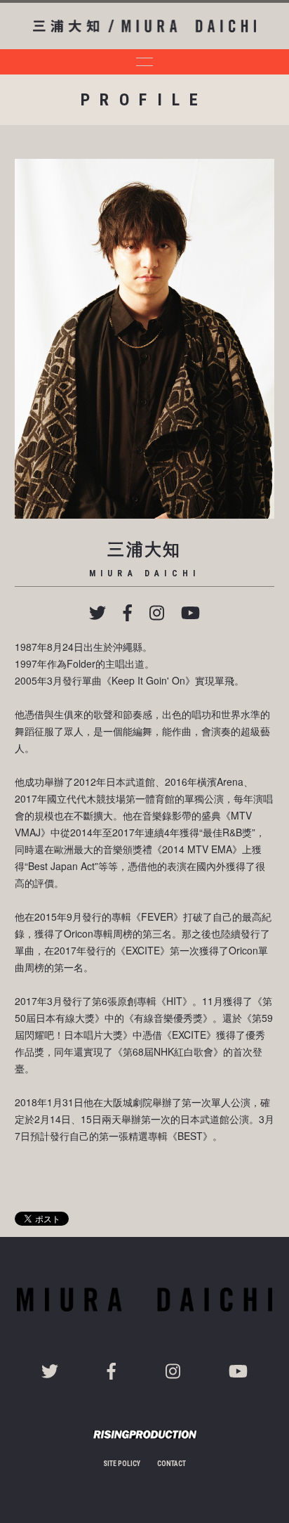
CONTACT (171, 1463)
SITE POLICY (121, 1463)
